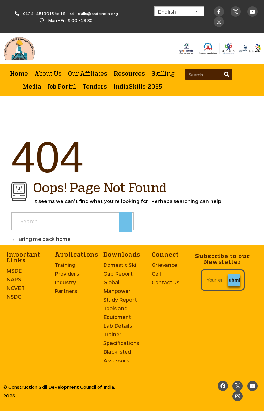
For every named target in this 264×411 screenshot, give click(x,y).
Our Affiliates (87, 73)
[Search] (226, 74)
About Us (47, 73)
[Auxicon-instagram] (219, 22)
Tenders (94, 86)
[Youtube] (252, 11)
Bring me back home (44, 239)
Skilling (163, 73)
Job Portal (62, 86)
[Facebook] (223, 386)
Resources (129, 73)
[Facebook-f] (219, 11)
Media (32, 86)
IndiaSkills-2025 (137, 86)
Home (19, 73)
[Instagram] (237, 396)
